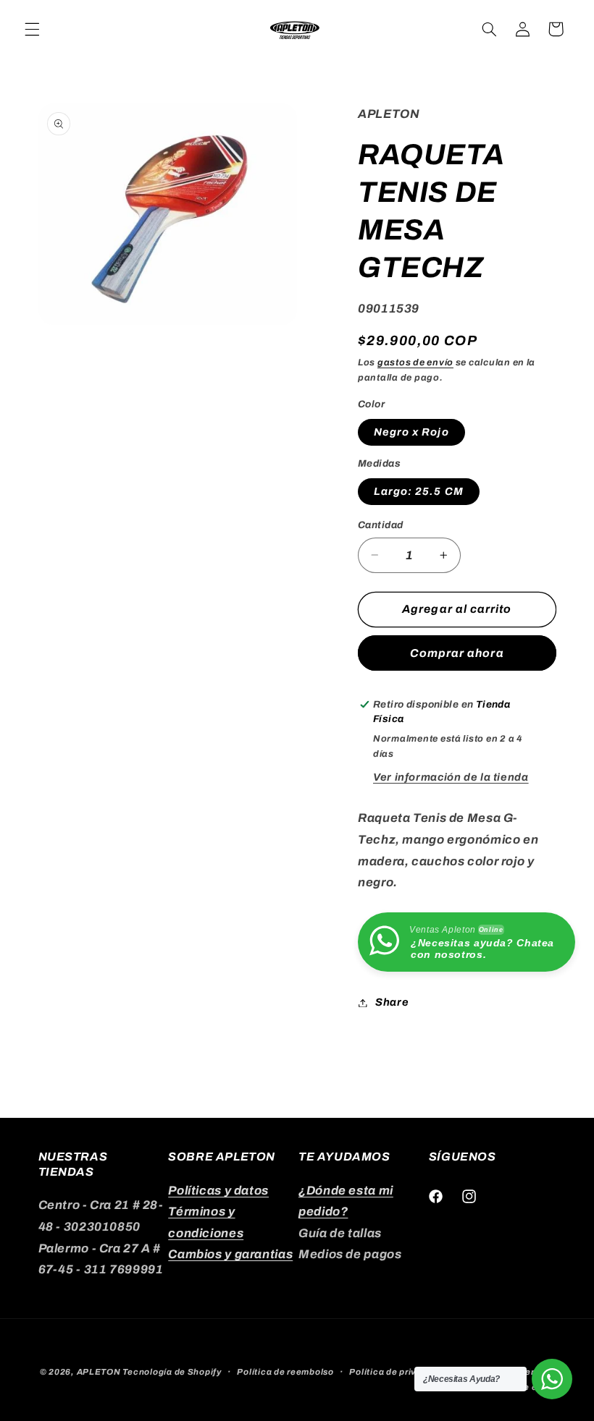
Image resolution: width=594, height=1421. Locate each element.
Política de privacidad (397, 1371)
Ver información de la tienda (451, 777)
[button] (32, 29)
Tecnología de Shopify (171, 1371)
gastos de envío (415, 362)
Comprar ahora (457, 653)
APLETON (99, 1371)
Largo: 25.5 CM (419, 491)
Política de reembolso (285, 1371)
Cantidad (380, 524)
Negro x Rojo (411, 432)
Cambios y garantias (230, 1254)
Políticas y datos (218, 1190)
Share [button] (392, 1002)
